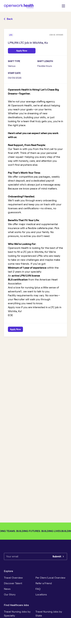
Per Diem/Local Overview (50, 577)
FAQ (38, 588)
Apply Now (15, 329)
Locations (41, 594)
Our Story (10, 594)
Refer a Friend (44, 583)
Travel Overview (13, 577)
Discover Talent (13, 583)
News (7, 588)
